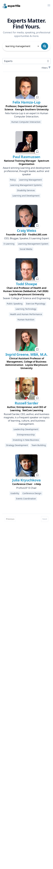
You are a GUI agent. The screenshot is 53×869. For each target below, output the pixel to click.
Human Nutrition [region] (26, 319)
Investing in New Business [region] (26, 439)
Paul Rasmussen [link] (26, 156)
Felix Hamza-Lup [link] (26, 102)
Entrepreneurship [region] (26, 434)
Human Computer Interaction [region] (25, 121)
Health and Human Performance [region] (26, 314)
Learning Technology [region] (26, 309)
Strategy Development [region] (17, 445)
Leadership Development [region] (26, 429)
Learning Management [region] (30, 179)
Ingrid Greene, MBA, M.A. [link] (26, 354)
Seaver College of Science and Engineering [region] (26, 298)
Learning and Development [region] (26, 195)
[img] (26, 88)
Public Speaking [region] (15, 303)
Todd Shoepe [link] (26, 283)
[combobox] (22, 46)
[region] (26, 108)
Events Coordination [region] (26, 498)
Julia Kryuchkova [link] (26, 480)
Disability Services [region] (26, 190)
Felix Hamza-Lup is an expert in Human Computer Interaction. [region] (26, 115)
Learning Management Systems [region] (26, 185)
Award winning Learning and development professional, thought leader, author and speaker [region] (26, 171)
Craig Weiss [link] (26, 230)
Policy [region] (13, 179)
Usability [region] (14, 493)
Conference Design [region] (32, 493)
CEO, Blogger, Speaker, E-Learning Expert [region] (26, 238)
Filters (45, 67)
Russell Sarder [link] (26, 403)
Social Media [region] (26, 249)
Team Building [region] (39, 445)
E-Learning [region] (9, 243)
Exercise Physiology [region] (35, 303)
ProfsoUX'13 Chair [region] (26, 488)
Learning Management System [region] (33, 243)
